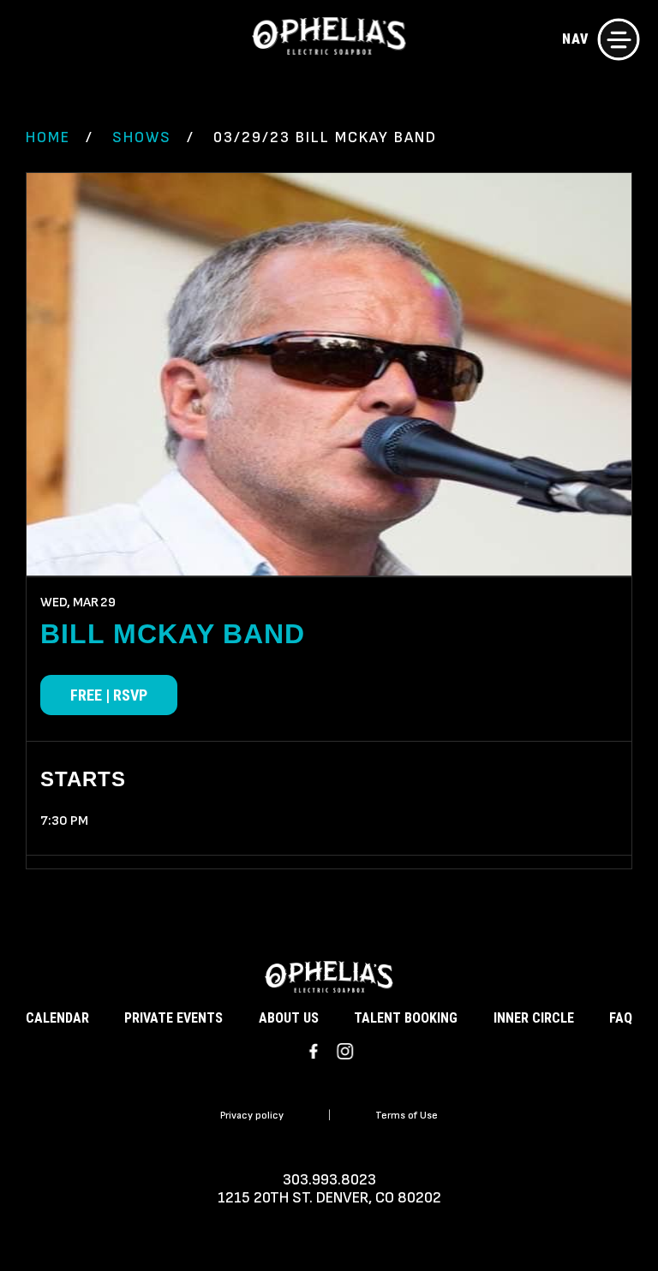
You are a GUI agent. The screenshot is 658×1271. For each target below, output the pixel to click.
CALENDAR (57, 1018)
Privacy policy (252, 1115)
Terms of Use (406, 1115)
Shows (141, 137)
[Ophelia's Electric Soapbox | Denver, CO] (329, 38)
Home (48, 137)
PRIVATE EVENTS (173, 1018)
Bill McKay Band (172, 633)
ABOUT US (289, 1018)
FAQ (620, 1018)
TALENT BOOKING (406, 1018)
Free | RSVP (108, 695)
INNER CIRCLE (534, 1018)
